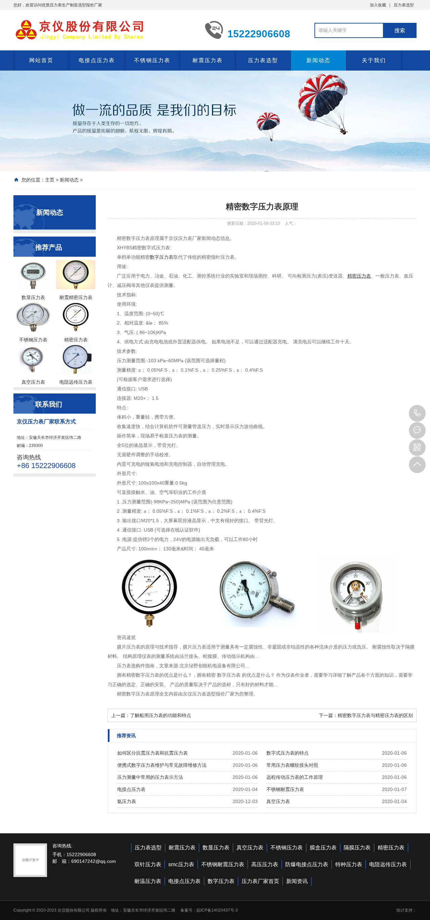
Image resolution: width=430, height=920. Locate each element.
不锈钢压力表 (152, 60)
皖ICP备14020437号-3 (217, 910)
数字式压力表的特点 (287, 753)
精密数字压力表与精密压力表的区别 (375, 715)
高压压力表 (264, 864)
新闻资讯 (297, 881)
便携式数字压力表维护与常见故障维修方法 (162, 765)
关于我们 (374, 60)
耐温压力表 (147, 881)
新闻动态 (318, 60)
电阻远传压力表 (388, 864)
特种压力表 (348, 864)
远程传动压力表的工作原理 (294, 777)
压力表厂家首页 (260, 881)
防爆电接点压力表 (306, 864)
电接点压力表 (97, 60)
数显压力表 (216, 847)
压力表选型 (404, 5)
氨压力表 (126, 801)
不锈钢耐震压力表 (285, 789)
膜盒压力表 (323, 847)
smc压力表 (181, 864)
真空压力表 (278, 801)
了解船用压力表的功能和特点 (160, 715)
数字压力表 (161, 257)
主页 (49, 179)
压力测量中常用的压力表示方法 (150, 777)
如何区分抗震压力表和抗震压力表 (152, 753)
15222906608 (417, 413)
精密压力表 (391, 847)
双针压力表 (147, 864)
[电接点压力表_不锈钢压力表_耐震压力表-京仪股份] (104, 29)
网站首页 (41, 60)
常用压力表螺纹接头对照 (292, 765)
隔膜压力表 (357, 847)
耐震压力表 (207, 60)
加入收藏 (378, 5)
